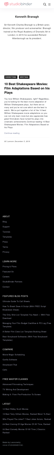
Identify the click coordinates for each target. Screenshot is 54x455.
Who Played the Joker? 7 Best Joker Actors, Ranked (27, 419)
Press (5, 241)
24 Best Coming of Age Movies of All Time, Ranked (26, 424)
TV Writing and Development (16, 389)
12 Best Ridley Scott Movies (16, 409)
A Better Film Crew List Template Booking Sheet (24, 331)
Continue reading (11, 133)
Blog (5, 221)
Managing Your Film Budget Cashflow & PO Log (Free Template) (27, 325)
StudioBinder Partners (12, 281)
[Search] (45, 4)
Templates (7, 236)
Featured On (8, 271)
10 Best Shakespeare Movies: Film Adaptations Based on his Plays (27, 88)
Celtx (5, 369)
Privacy (6, 251)
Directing (10, 77)
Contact (6, 286)
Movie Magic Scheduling (14, 354)
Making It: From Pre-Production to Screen (22, 394)
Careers (6, 276)
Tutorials (6, 231)
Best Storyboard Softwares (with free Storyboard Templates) (25, 338)
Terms (5, 246)
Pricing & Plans (10, 266)
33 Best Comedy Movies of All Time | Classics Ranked (24, 431)
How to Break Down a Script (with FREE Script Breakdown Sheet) (24, 308)
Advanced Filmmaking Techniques (18, 384)
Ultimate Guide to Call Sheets (16, 301)
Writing (24, 77)
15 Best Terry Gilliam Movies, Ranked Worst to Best (26, 414)
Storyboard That (10, 364)
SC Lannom (9, 141)
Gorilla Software (10, 359)
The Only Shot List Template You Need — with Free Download (26, 316)
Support (6, 226)
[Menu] (49, 4)
